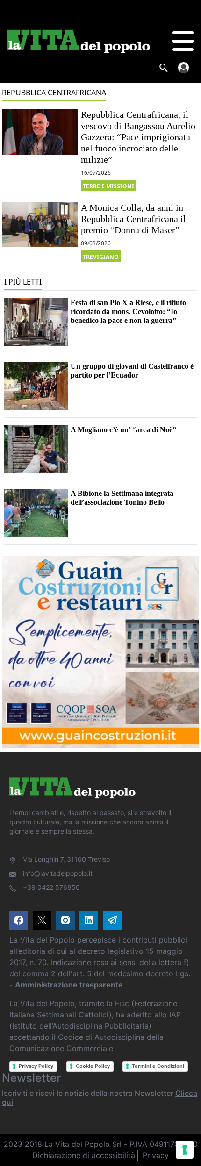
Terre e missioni (108, 186)
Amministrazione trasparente (69, 984)
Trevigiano (101, 257)
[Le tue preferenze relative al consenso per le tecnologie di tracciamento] (185, 1150)
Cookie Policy (93, 1066)
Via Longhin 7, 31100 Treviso (66, 859)
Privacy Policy (36, 1066)
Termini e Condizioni (158, 1066)
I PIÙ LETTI (23, 282)
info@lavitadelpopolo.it (58, 873)
